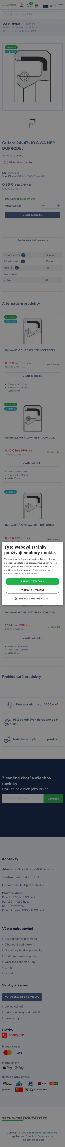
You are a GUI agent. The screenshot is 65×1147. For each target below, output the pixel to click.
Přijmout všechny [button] (32, 581)
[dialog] (32, 573)
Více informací (29, 573)
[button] (32, 598)
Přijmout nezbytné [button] (32, 590)
